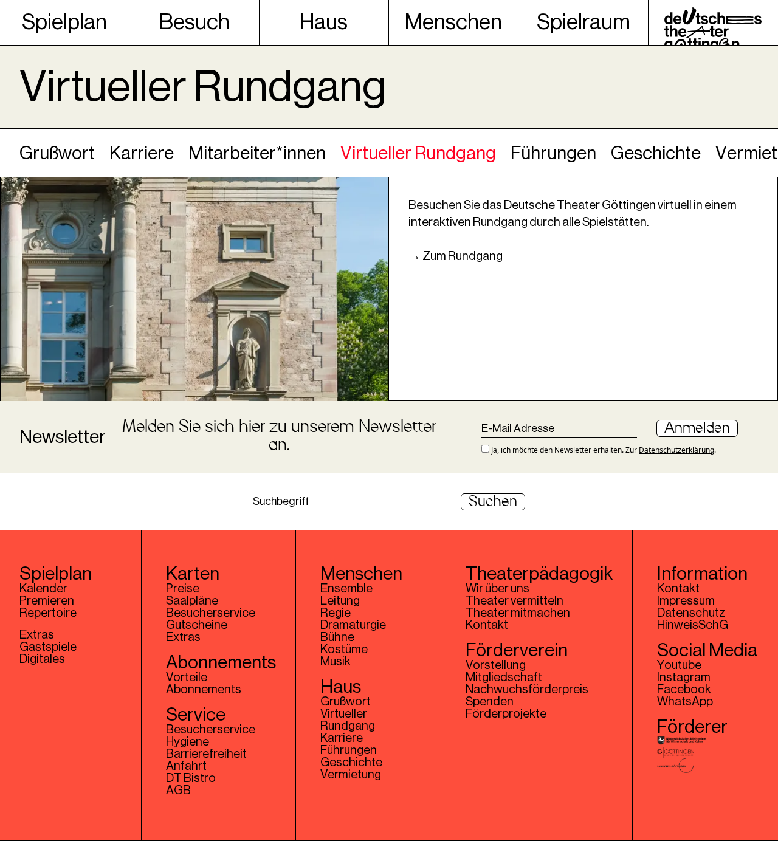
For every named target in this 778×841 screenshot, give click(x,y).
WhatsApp (685, 702)
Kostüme (344, 650)
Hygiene (187, 742)
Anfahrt (186, 766)
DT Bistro (191, 778)
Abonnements (203, 690)
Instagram (684, 677)
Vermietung (350, 775)
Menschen (453, 22)
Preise (182, 589)
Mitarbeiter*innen (257, 153)
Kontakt (487, 625)
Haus (324, 22)
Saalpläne (192, 601)
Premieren (46, 601)
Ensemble (346, 589)
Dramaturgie (353, 625)
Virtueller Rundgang (418, 153)
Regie (335, 613)
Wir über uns (497, 589)
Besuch (194, 22)
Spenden (490, 702)
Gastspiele (48, 647)
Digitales (42, 659)
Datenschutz (691, 613)
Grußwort (57, 153)
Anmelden (697, 428)
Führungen (553, 153)
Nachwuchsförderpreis (527, 690)
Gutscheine (196, 625)
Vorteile (186, 677)
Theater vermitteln (514, 601)
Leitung (340, 601)
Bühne (337, 637)
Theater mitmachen (518, 613)
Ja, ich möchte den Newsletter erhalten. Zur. (602, 450)
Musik (335, 662)
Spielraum (583, 22)
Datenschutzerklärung (676, 450)
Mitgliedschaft (504, 677)
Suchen (493, 501)
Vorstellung (496, 665)
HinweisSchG (692, 625)
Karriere (141, 153)
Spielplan (64, 22)
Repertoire (48, 613)
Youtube (679, 665)
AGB (178, 790)
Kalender (43, 589)
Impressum (686, 601)
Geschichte (656, 153)
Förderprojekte (506, 714)
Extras (36, 635)
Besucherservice (210, 613)
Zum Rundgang (462, 256)
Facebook (684, 690)
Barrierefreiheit (206, 754)
